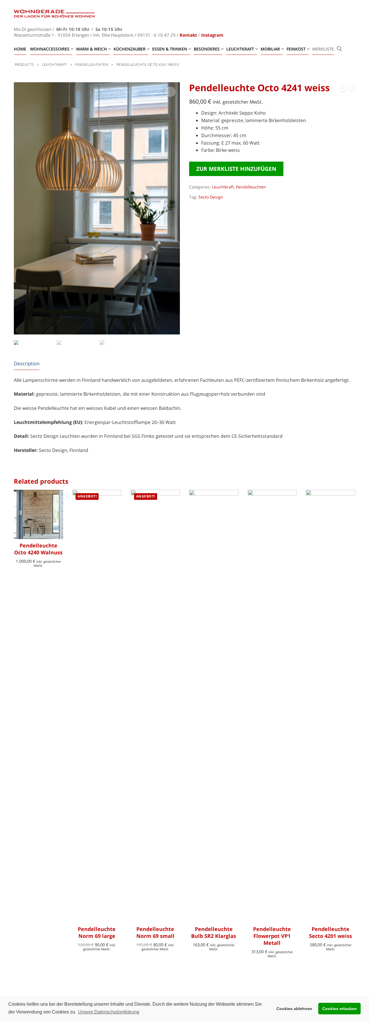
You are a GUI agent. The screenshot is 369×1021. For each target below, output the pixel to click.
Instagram (212, 35)
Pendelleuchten (251, 187)
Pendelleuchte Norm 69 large (97, 932)
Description (26, 363)
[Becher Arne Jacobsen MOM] (352, 89)
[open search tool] (339, 48)
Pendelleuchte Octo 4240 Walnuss (38, 549)
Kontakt (188, 35)
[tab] (26, 363)
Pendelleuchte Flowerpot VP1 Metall (272, 935)
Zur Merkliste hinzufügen (236, 169)
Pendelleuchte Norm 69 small (155, 932)
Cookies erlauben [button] (339, 1008)
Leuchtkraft (223, 187)
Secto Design (210, 197)
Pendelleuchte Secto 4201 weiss (330, 932)
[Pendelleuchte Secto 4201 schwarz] (342, 89)
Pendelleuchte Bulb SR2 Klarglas (213, 932)
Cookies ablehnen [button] (294, 1008)
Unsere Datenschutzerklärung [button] (108, 1011)
